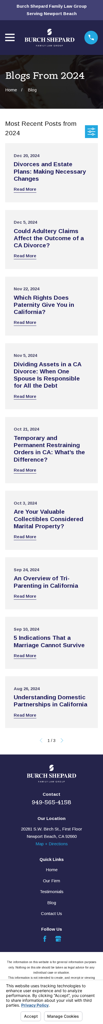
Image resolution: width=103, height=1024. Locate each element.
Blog (51, 902)
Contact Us (51, 913)
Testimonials (52, 891)
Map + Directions (51, 843)
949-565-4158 (51, 802)
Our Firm (51, 880)
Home (52, 869)
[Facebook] (45, 939)
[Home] (50, 37)
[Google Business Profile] (58, 939)
